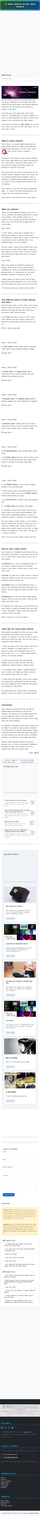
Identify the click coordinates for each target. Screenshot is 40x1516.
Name (4, 1151)
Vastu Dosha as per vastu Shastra (14, 1257)
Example (17, 653)
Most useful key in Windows (14, 906)
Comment (5, 1175)
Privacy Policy (4, 1484)
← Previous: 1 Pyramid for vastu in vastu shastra (10, 761)
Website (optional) (7, 1167)
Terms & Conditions (6, 1481)
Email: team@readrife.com (10, 1454)
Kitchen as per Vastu (11, 1254)
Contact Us (4, 1479)
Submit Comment (8, 1194)
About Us (3, 1477)
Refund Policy (4, 1486)
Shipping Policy (5, 1482)
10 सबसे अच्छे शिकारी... (11, 1092)
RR (4, 151)
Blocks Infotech (5, 1500)
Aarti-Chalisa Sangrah (6, 1505)
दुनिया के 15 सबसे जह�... (12, 1058)
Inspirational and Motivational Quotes (17, 943)
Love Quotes (9, 1020)
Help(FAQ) (3, 1487)
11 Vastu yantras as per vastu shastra (15, 800)
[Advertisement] (20, 33)
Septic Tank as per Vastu (11, 821)
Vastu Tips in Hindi (10, 1261)
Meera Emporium (5, 1502)
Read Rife (3, 1504)
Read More (32, 802)
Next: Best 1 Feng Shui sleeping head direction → (28, 761)
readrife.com (27, 1432)
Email (4, 1159)
